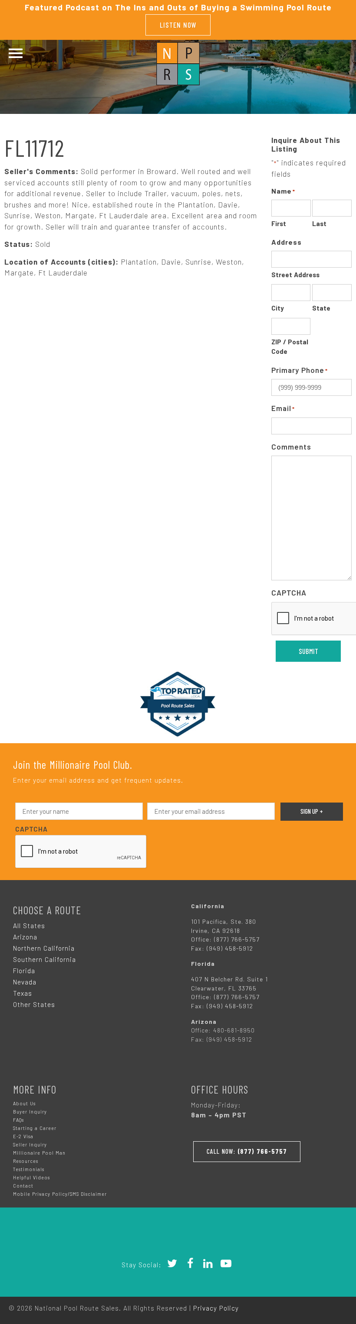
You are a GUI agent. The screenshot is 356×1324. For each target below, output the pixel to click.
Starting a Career (34, 1128)
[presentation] (81, 852)
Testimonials (28, 1169)
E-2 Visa (23, 1136)
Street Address (295, 274)
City (277, 308)
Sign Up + (311, 811)
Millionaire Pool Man (39, 1153)
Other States (34, 1004)
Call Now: (247, 1151)
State (321, 308)
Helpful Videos (31, 1177)
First (278, 223)
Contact (23, 1185)
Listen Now (178, 24)
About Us (24, 1103)
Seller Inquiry (30, 1144)
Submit (308, 651)
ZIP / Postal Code (289, 347)
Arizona (25, 937)
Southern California (44, 959)
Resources (25, 1161)
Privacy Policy (216, 1308)
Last (319, 223)
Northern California (44, 948)
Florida (24, 970)
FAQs (18, 1120)
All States (29, 925)
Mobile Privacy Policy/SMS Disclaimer (60, 1194)
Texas (22, 993)
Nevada (24, 982)
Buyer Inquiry (30, 1111)
